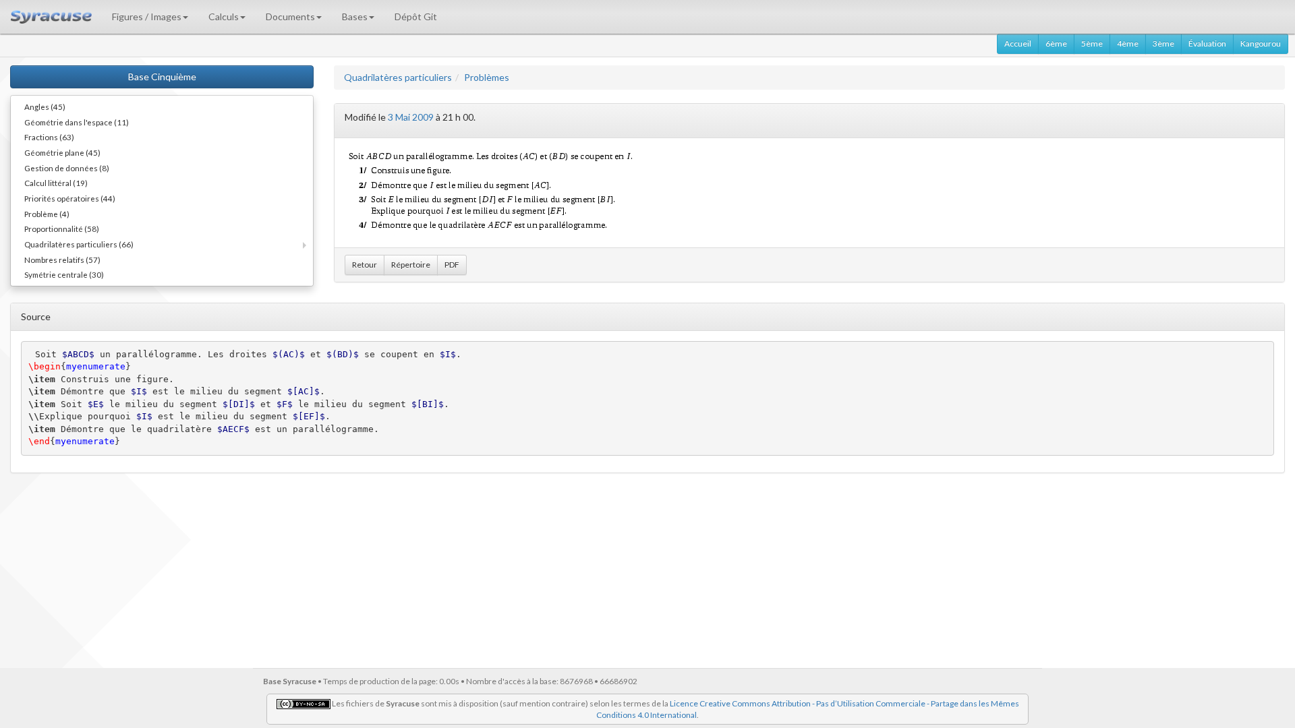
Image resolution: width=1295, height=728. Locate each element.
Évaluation (1207, 43)
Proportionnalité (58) (61, 228)
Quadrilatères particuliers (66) (79, 244)
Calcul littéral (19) (56, 182)
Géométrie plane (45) (62, 152)
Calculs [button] (223, 16)
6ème (1056, 43)
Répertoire (410, 265)
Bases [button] (355, 16)
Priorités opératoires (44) (69, 198)
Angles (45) (44, 106)
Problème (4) (46, 213)
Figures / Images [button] (146, 16)
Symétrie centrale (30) (64, 274)
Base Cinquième (162, 76)
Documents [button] (290, 16)
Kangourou (1260, 43)
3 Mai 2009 (411, 117)
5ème (1092, 43)
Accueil (1017, 43)
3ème (1163, 43)
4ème (1128, 43)
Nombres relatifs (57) (62, 259)
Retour (364, 265)
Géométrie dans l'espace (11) (76, 122)
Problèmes (486, 77)
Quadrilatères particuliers (398, 77)
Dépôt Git (416, 16)
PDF (451, 265)
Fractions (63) (49, 137)
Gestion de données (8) (66, 168)
